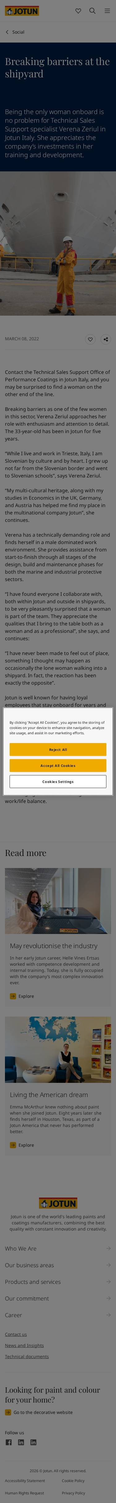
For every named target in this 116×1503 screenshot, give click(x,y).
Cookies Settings (57, 781)
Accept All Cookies (58, 765)
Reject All (58, 749)
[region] (58, 751)
